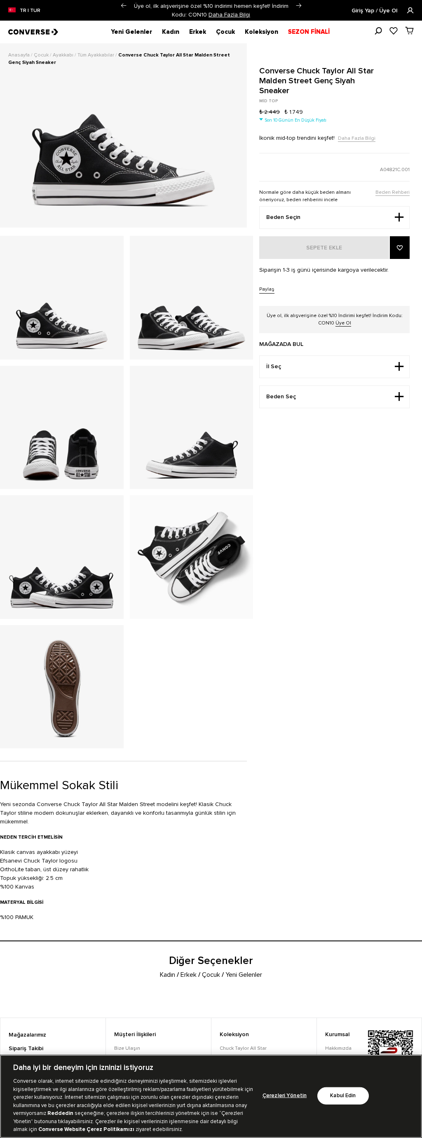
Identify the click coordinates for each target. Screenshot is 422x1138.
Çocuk (225, 31)
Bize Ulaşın (127, 1048)
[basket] (409, 30)
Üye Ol (343, 323)
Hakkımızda (338, 1048)
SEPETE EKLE (324, 248)
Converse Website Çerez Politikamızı (87, 1129)
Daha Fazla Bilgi (229, 14)
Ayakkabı (64, 55)
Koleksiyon (261, 31)
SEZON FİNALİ (309, 31)
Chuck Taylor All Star (243, 1048)
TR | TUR (30, 10)
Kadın (170, 31)
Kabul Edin (343, 1095)
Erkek (197, 31)
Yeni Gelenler (131, 31)
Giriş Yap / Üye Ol (375, 11)
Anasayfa (19, 55)
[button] (123, 6)
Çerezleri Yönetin (285, 1095)
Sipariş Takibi (26, 1048)
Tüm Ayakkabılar (96, 55)
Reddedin (60, 1113)
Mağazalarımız (27, 1035)
